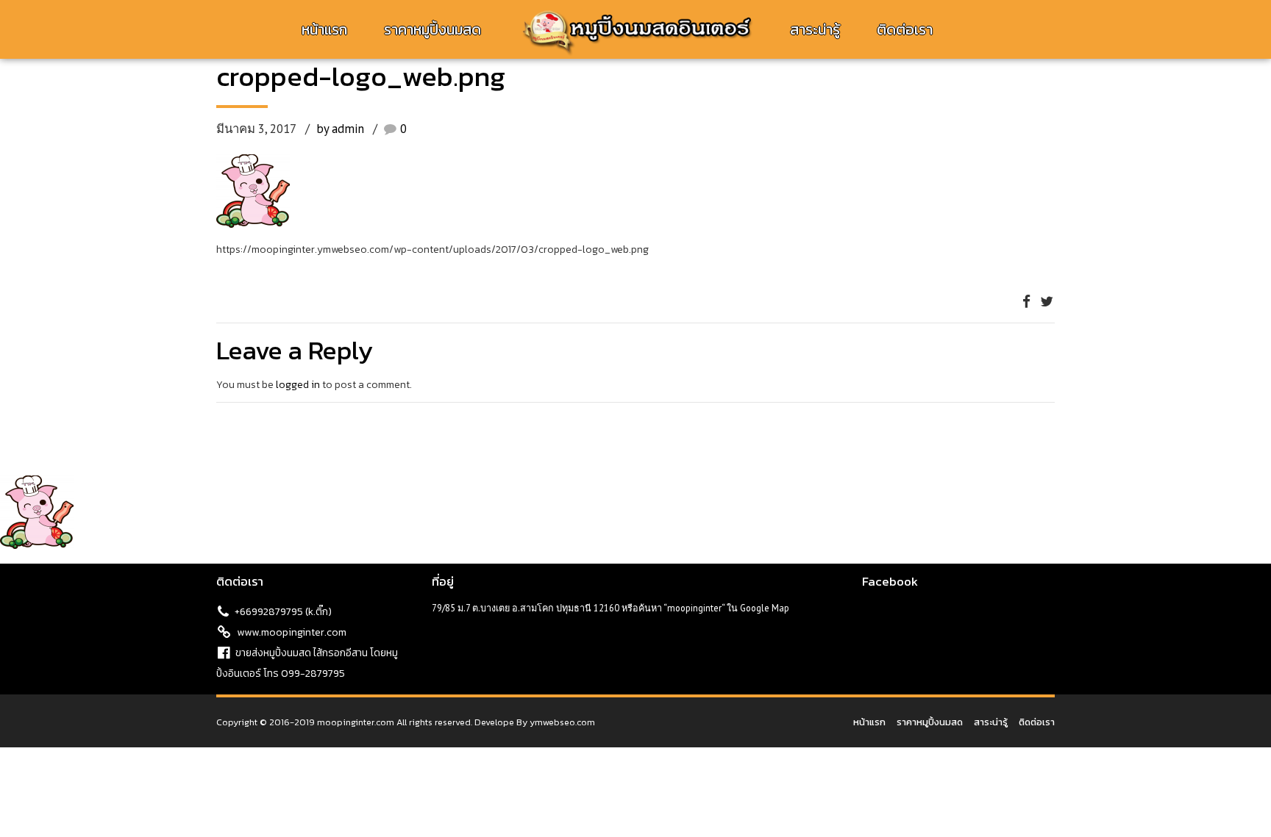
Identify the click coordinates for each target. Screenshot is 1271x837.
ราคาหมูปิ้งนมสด (432, 29)
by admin (340, 129)
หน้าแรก (324, 29)
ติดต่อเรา (905, 29)
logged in (298, 384)
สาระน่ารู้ (815, 29)
